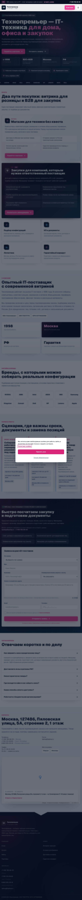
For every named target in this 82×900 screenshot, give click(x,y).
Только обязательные (41, 458)
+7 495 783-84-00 (75, 2)
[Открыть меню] (78, 7)
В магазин (69, 7)
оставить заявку (49, 2)
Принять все (41, 452)
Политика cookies (24, 446)
